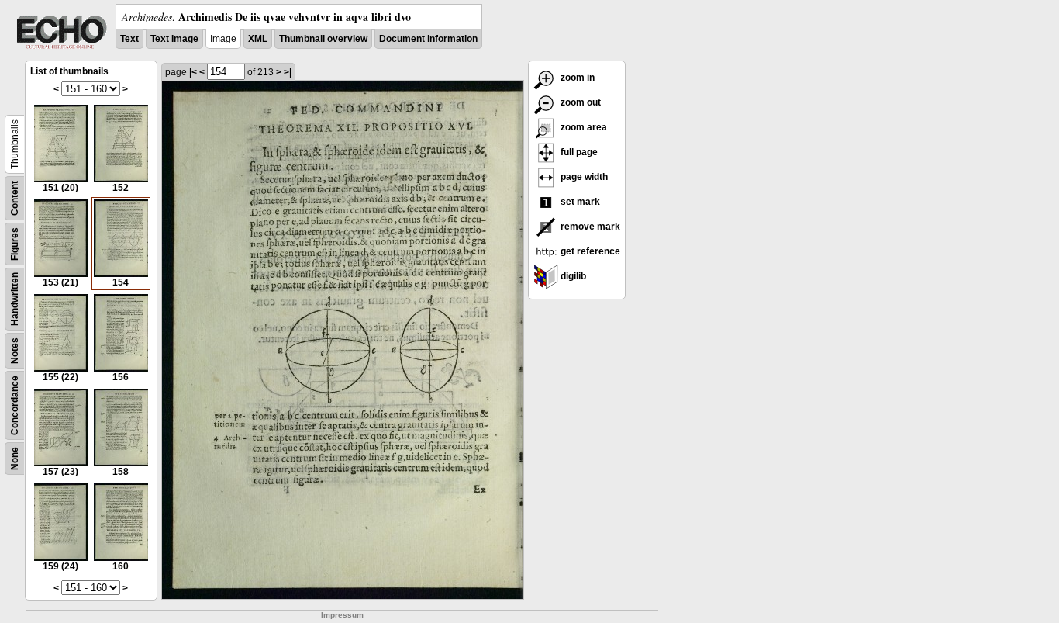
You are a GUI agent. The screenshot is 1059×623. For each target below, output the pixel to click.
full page (578, 152)
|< (193, 72)
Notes (14, 350)
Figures (14, 244)
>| (287, 72)
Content (14, 198)
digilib (572, 276)
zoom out (579, 102)
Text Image (174, 38)
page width (583, 176)
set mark (579, 201)
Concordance (14, 405)
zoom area (582, 127)
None (14, 458)
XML (257, 38)
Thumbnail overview (323, 38)
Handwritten (14, 299)
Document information (428, 38)
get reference (589, 251)
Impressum (342, 615)
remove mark (589, 226)
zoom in (576, 77)
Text (129, 38)
